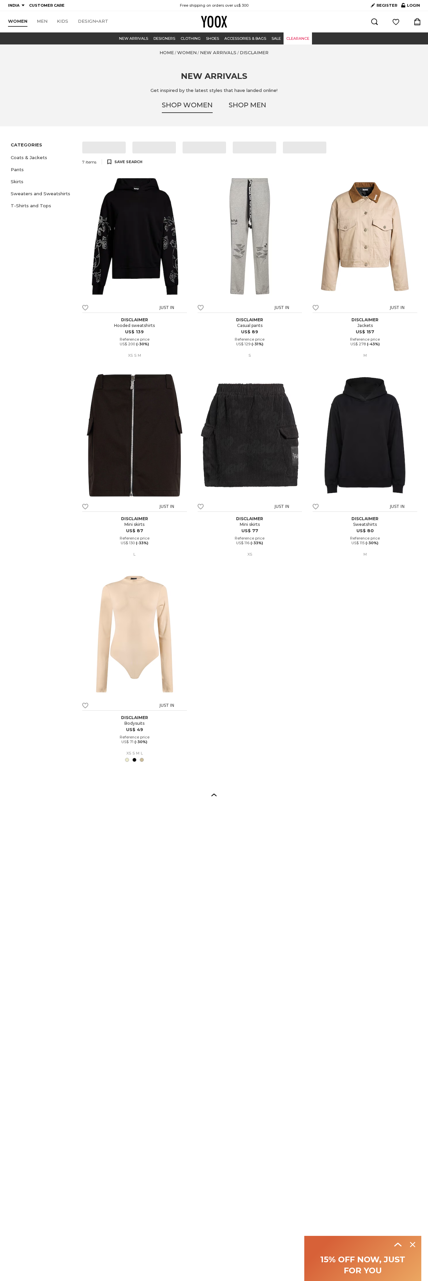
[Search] (374, 21)
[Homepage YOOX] (214, 22)
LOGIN (410, 6)
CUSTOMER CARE (47, 5)
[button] (42, 157)
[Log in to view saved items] (396, 21)
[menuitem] (17, 21)
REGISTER (387, 5)
